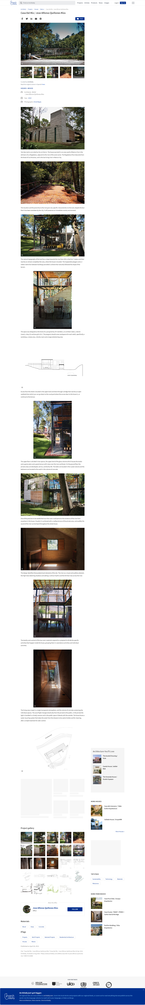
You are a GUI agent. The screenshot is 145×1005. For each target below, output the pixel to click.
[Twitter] (26, 18)
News (101, 3)
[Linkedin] (31, 18)
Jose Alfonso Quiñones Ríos (45, 907)
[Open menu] (133, 2)
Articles (86, 3)
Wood (24, 927)
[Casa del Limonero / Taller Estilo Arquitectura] (96, 810)
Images (106, 3)
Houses (24, 88)
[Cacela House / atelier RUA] (97, 769)
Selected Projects (50, 937)
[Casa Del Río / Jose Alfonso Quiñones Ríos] (26, 837)
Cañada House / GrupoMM (113, 819)
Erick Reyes (37, 102)
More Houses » (120, 831)
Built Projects (36, 937)
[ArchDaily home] (13, 3)
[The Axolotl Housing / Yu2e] (97, 759)
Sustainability (97, 879)
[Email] (35, 18)
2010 (29, 98)
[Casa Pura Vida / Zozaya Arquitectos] (96, 903)
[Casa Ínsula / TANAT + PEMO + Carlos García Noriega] (96, 916)
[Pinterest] (40, 18)
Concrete (41, 927)
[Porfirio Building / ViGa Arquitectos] (96, 930)
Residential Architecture (67, 937)
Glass (32, 927)
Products (94, 3)
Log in (117, 3)
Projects (80, 3)
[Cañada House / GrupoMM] (96, 824)
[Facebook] (22, 18)
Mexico (30, 88)
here (43, 84)
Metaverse (96, 884)
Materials (120, 879)
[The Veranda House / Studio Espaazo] (97, 780)
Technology (108, 879)
